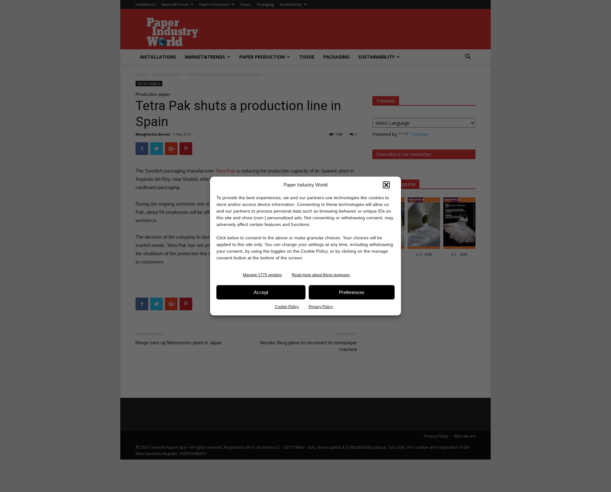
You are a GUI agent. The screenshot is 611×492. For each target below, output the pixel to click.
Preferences (351, 292)
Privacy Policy (321, 307)
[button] (386, 185)
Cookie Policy (287, 307)
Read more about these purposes (321, 275)
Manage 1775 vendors (262, 275)
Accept (261, 292)
